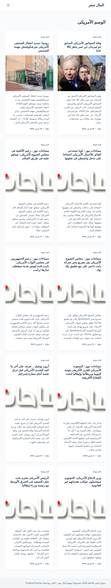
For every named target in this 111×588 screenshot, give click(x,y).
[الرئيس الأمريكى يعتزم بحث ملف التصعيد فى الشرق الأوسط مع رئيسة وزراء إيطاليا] (29, 508)
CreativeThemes (33, 583)
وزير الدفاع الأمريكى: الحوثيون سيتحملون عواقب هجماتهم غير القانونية (82, 481)
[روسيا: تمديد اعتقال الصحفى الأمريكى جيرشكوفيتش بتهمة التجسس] (29, 73)
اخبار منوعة (97, 37)
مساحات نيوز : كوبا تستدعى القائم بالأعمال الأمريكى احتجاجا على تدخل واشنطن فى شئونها (82, 154)
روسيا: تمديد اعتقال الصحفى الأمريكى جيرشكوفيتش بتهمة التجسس (31, 46)
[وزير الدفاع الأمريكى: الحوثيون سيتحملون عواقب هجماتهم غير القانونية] (82, 508)
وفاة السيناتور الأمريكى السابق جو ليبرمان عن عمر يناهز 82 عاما (82, 46)
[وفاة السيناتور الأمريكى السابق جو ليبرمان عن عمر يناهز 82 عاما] (82, 73)
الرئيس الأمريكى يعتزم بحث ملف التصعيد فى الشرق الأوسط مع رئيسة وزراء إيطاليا (29, 481)
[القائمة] (8, 5)
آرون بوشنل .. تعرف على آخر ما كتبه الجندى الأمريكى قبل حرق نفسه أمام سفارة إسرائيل (30, 370)
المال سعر (96, 5)
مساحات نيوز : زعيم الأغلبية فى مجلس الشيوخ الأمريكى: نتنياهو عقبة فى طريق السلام (30, 154)
